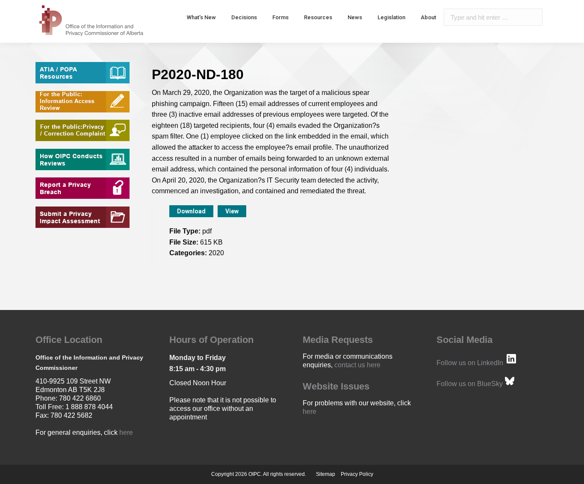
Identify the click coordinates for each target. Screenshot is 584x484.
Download (191, 211)
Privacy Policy (357, 474)
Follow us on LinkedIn (470, 362)
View (232, 211)
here (126, 432)
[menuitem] (201, 17)
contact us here (357, 365)
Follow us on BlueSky (470, 383)
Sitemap (325, 474)
